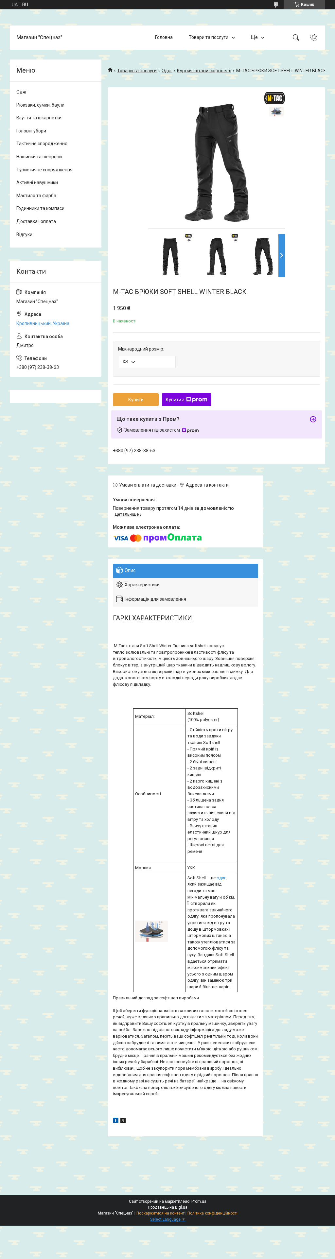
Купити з (175, 399)
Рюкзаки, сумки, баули (40, 105)
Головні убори (31, 130)
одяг (221, 877)
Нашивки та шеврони (39, 156)
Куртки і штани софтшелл (204, 70)
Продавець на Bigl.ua (167, 1207)
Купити (136, 399)
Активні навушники (37, 182)
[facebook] (115, 1121)
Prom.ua (198, 1201)
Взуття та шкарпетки (39, 117)
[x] (123, 1121)
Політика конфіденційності (212, 1213)
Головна (164, 37)
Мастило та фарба (36, 195)
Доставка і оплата (36, 221)
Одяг (167, 70)
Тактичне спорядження (41, 143)
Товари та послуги (208, 37)
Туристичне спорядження (44, 169)
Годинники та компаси (40, 208)
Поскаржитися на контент (160, 1213)
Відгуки (24, 234)
